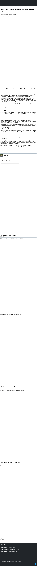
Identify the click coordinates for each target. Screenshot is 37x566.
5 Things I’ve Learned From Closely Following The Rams (8, 386)
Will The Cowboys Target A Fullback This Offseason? (8, 235)
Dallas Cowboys (23, 88)
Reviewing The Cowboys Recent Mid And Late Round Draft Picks (10, 462)
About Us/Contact (18, 561)
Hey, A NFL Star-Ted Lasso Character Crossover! (7, 538)
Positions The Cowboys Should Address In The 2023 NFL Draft (9, 549)
